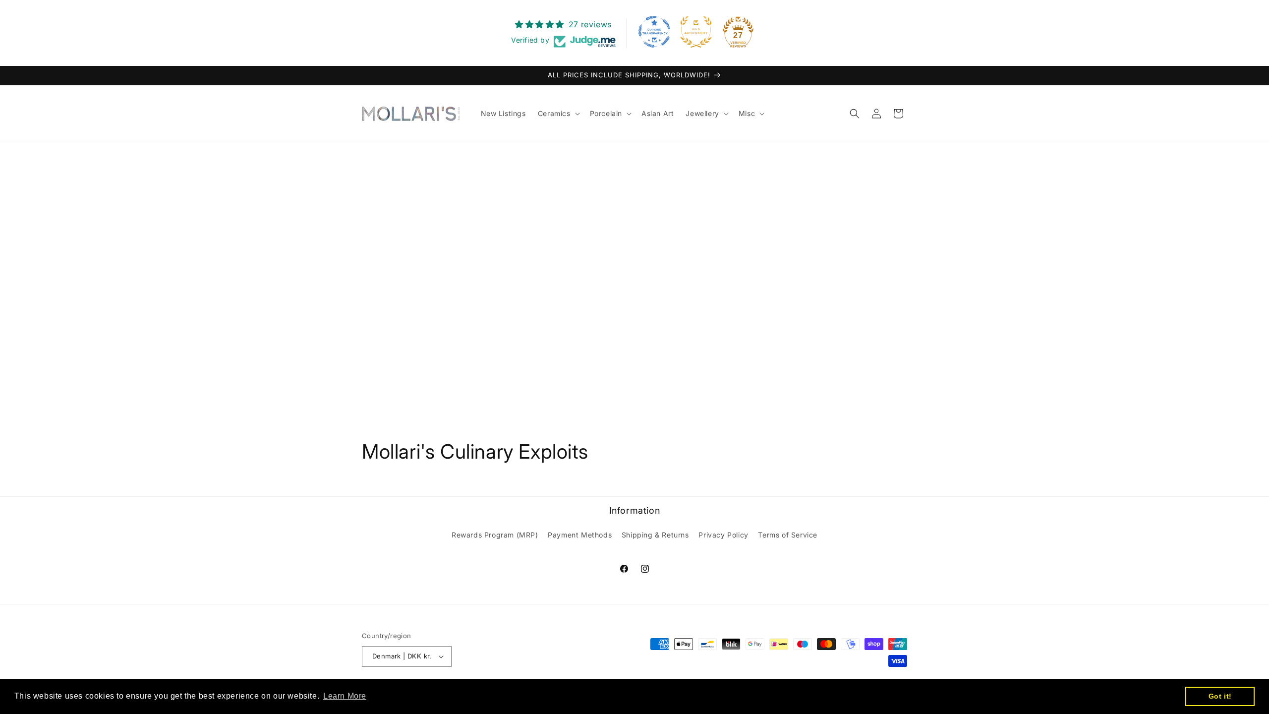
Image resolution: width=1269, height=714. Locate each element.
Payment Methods (580, 535)
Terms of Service (787, 535)
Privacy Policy (723, 535)
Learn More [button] (344, 696)
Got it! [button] (1220, 696)
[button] (558, 113)
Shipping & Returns (655, 535)
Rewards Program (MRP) (495, 535)
